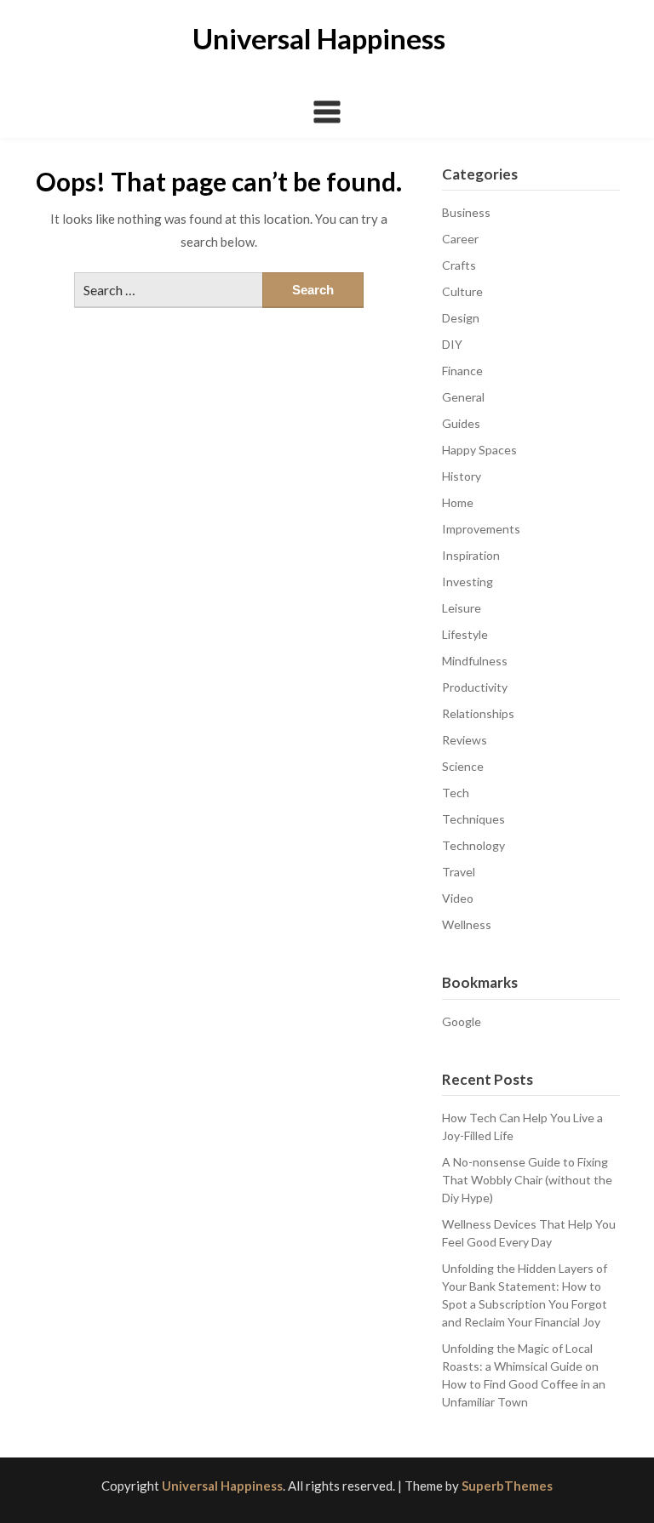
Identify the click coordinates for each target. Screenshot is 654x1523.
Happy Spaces (479, 449)
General (463, 397)
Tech (455, 792)
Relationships (478, 713)
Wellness (466, 924)
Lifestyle (465, 634)
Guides (461, 423)
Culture (462, 291)
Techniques (473, 819)
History (461, 476)
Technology (473, 845)
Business (466, 212)
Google (461, 1021)
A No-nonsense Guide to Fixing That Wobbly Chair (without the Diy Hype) (527, 1180)
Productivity (475, 687)
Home (457, 502)
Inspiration (471, 555)
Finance (462, 370)
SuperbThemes (507, 1485)
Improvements (481, 529)
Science (463, 766)
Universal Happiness (318, 38)
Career (460, 238)
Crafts (459, 265)
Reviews (464, 740)
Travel (458, 871)
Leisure (461, 608)
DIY (452, 344)
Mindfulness (475, 660)
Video (457, 898)
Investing (467, 581)
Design (460, 318)
